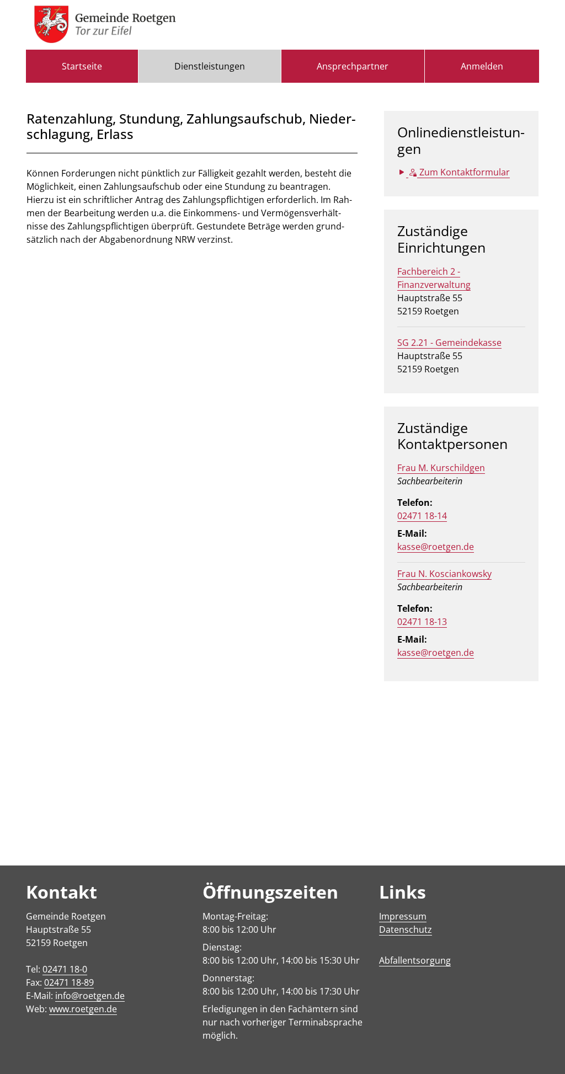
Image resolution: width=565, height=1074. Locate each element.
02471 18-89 (69, 982)
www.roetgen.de (83, 1009)
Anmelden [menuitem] (482, 66)
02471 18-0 (64, 969)
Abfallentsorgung (415, 960)
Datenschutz (405, 929)
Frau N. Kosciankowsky (444, 574)
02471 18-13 (422, 622)
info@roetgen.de (90, 996)
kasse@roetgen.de (435, 547)
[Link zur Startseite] (105, 25)
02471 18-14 (422, 516)
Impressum (403, 916)
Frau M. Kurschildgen (441, 468)
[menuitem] (82, 66)
